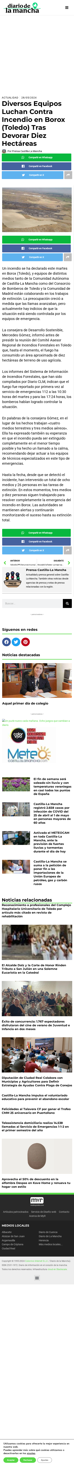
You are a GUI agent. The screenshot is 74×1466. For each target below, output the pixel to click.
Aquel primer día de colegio (25, 703)
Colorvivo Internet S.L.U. (36, 1261)
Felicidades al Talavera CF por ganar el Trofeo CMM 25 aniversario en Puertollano (36, 1111)
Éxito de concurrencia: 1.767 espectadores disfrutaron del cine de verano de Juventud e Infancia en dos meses (36, 1025)
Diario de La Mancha (50, 1236)
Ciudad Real (8, 1248)
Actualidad (10, 97)
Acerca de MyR (37, 1216)
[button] (37, 1278)
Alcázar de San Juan (13, 1236)
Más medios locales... (51, 1244)
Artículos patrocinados (15, 1211)
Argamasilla (8, 1240)
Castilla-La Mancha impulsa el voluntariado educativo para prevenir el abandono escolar (35, 1097)
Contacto (64, 1211)
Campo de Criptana (12, 1244)
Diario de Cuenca (48, 1232)
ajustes (31, 1453)
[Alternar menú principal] (67, 7)
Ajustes (44, 1460)
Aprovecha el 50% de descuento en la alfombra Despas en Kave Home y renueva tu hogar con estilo (36, 1182)
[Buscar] (67, 603)
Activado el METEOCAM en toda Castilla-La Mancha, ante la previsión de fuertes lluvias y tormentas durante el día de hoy (51, 842)
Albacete (6, 1232)
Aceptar (11, 1460)
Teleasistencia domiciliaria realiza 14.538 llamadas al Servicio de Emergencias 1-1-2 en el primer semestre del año (35, 1126)
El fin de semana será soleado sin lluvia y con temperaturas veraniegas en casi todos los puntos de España (52, 786)
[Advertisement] (37, 54)
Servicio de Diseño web (43, 1211)
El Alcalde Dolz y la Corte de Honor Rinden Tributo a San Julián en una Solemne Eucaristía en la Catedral (34, 969)
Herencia (44, 1240)
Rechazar (27, 1460)
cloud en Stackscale (57, 1269)
